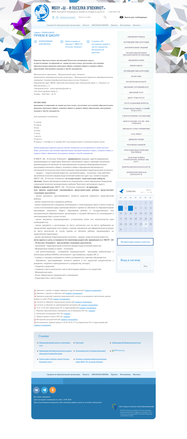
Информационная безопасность (136, 167)
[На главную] (53, 17)
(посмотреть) (96, 290)
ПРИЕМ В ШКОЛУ (48, 32)
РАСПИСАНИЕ (136, 76)
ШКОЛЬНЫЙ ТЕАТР (136, 92)
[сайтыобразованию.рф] (152, 6)
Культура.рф (79, 343)
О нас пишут (136, 134)
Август (148, 190)
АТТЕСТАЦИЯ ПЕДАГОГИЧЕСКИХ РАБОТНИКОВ (136, 151)
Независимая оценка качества (135, 242)
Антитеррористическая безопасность (136, 173)
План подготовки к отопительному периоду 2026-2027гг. (136, 160)
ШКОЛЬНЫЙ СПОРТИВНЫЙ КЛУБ (136, 87)
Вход (145, 266)
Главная (37, 32)
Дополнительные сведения (136, 47)
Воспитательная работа (136, 82)
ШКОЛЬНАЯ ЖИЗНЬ (100, 25)
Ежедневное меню (136, 60)
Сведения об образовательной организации (63, 25)
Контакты (136, 25)
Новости (86, 25)
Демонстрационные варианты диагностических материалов (57, 148)
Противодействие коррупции (136, 42)
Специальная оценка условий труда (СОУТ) (136, 110)
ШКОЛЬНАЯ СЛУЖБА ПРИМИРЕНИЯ (136, 129)
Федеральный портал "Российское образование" (91, 351)
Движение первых (136, 139)
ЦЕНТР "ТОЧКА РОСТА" (136, 98)
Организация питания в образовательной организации (136, 54)
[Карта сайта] (57, 17)
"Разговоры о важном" (136, 145)
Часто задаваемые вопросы (136, 103)
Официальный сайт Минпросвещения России (126, 343)
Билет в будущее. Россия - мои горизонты (136, 122)
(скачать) (87, 290)
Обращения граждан (136, 37)
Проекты (114, 25)
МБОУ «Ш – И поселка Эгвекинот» (79, 8)
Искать (105, 17)
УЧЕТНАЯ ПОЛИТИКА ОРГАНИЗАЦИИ (136, 116)
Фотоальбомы (125, 25)
